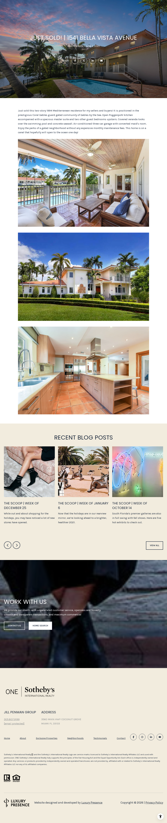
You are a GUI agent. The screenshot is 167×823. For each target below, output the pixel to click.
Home (7, 738)
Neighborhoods (75, 738)
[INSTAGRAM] (142, 737)
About (23, 738)
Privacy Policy (154, 802)
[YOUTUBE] (160, 737)
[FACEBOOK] (133, 737)
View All (154, 545)
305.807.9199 (12, 719)
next (16, 545)
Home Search (40, 625)
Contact (121, 738)
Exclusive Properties (46, 738)
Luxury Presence (91, 802)
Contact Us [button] (14, 625)
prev (7, 545)
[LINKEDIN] (151, 737)
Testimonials (100, 738)
